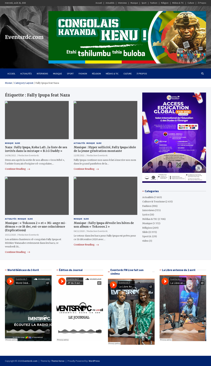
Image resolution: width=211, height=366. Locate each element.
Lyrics (145, 214)
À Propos (202, 2)
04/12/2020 (79, 231)
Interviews (122, 2)
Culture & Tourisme (153, 201)
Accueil (99, 2)
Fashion (153, 2)
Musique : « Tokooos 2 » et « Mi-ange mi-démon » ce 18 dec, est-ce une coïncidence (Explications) (35, 226)
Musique (134, 2)
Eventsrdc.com (24, 37)
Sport (144, 2)
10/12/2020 (10, 234)
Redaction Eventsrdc (28, 155)
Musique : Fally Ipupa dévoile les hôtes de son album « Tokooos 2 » (104, 224)
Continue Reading (15, 168)
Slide (17, 143)
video (145, 240)
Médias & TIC (178, 2)
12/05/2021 (79, 155)
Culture (191, 2)
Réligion (164, 2)
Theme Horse (57, 360)
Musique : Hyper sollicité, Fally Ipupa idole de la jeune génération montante (105, 149)
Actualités (110, 2)
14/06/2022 (10, 155)
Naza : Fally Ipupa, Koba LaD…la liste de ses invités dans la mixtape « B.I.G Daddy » (36, 149)
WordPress (94, 360)
